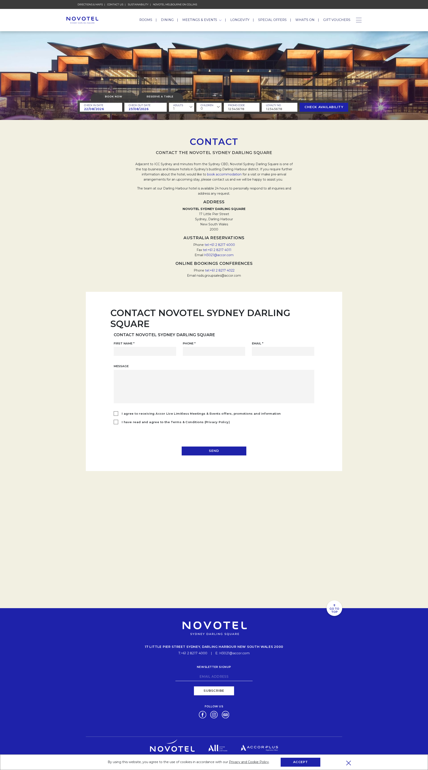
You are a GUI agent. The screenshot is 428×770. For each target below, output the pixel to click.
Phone (189, 343)
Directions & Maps (90, 4)
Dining (167, 20)
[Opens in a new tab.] (202, 714)
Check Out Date (139, 105)
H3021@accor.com (219, 255)
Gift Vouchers (336, 20)
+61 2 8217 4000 (194, 653)
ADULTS (178, 105)
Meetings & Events (200, 20)
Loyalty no (273, 105)
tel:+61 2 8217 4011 (217, 250)
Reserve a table (160, 96)
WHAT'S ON (305, 20)
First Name (124, 343)
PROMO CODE (236, 105)
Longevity (239, 20)
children (207, 105)
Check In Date (93, 105)
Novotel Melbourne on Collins (175, 4)
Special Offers (272, 20)
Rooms (145, 20)
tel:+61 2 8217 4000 (220, 245)
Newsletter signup (214, 667)
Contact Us (115, 4)
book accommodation (224, 174)
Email (257, 343)
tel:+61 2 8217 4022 (220, 270)
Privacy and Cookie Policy (249, 762)
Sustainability (138, 4)
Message (121, 366)
